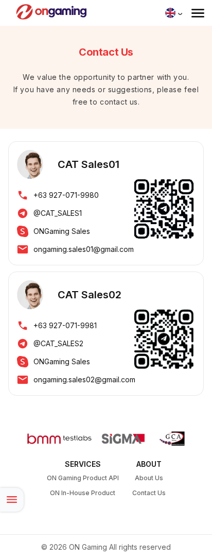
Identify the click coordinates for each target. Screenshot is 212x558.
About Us (149, 478)
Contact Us (149, 493)
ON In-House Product (82, 493)
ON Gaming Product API (83, 478)
